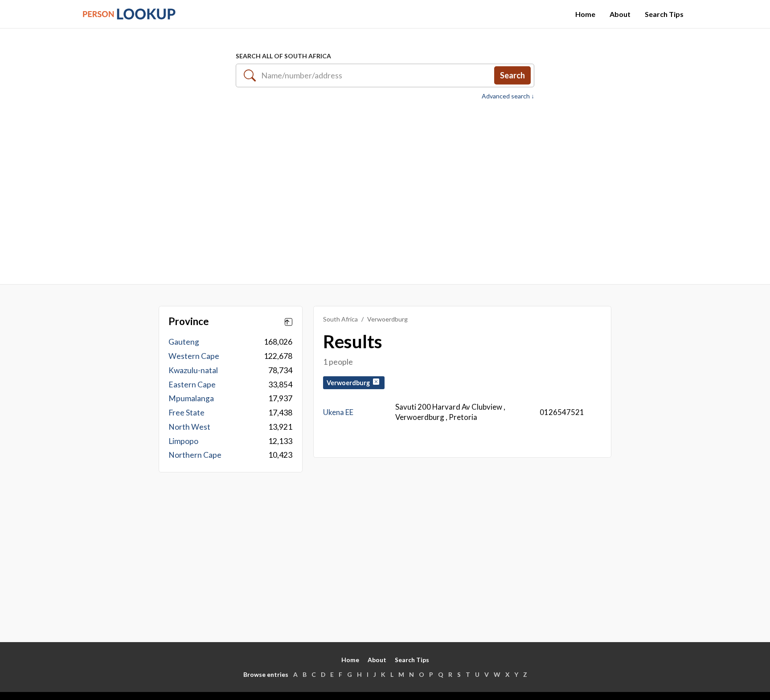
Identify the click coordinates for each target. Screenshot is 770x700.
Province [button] (188, 321)
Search (512, 75)
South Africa (340, 319)
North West (189, 426)
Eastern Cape (192, 384)
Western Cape (193, 356)
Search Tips (664, 14)
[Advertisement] (385, 187)
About (620, 14)
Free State (186, 412)
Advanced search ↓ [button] (508, 96)
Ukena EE (338, 412)
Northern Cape (194, 455)
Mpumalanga (191, 398)
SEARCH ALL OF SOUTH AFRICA (283, 56)
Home (585, 14)
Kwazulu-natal (193, 370)
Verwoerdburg (350, 383)
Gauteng (183, 341)
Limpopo (183, 441)
